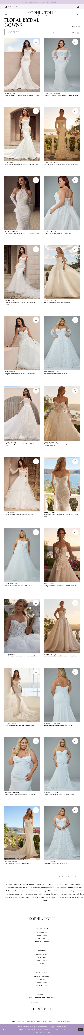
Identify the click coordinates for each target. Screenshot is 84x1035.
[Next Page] (79, 876)
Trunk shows (42, 982)
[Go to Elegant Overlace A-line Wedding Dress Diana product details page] (62, 833)
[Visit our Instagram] (39, 1009)
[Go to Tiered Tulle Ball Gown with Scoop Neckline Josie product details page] (22, 484)
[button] (6, 13)
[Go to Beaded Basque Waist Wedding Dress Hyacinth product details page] (62, 343)
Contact (42, 979)
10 (75, 876)
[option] (22, 70)
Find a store (42, 932)
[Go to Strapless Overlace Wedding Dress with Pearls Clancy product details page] (22, 695)
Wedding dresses (42, 954)
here (49, 1032)
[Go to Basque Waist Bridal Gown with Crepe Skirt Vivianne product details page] (62, 695)
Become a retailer (42, 942)
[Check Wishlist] (78, 13)
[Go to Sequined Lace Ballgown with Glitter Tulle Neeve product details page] (22, 555)
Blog (42, 964)
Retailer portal (42, 986)
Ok (80, 1029)
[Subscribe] (53, 1002)
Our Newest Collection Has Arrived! (42, 2)
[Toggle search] (78, 6)
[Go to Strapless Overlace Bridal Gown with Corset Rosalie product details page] (62, 203)
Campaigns (42, 939)
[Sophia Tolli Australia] (42, 13)
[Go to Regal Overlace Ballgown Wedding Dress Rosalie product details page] (62, 272)
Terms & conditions (33, 1021)
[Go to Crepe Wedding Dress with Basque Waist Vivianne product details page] (22, 833)
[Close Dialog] (3, 1029)
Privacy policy (48, 1021)
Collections (42, 961)
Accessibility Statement (64, 1021)
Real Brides (42, 957)
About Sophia (42, 935)
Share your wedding (42, 976)
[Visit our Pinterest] (45, 1009)
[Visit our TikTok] (50, 1009)
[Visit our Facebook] (33, 1009)
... (72, 876)
